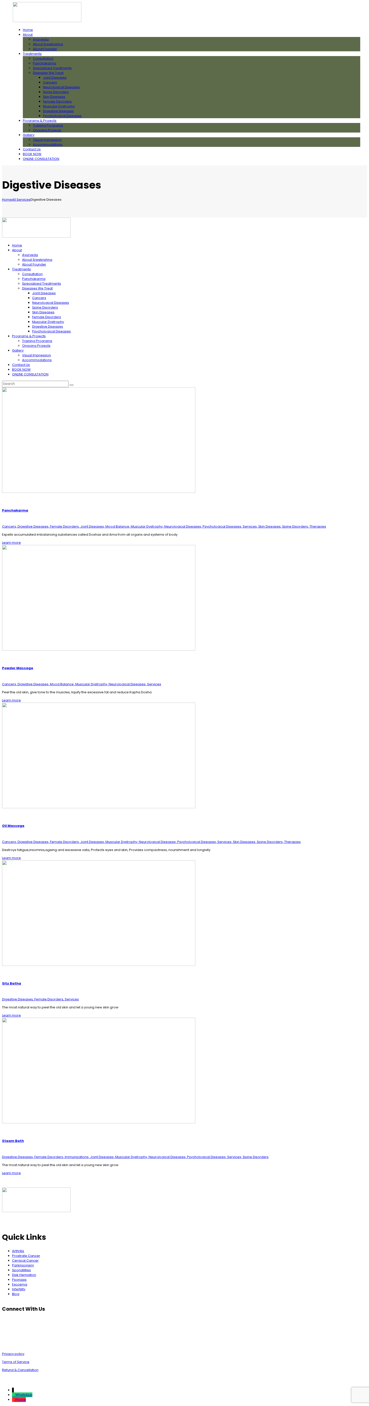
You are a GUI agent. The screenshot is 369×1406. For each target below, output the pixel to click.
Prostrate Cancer (26, 1255)
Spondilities (21, 1270)
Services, (250, 526)
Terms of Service (15, 1361)
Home (7, 199)
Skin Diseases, (270, 526)
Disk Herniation (24, 1274)
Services (154, 684)
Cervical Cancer (25, 1260)
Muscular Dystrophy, (147, 526)
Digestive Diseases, (34, 526)
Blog (15, 1294)
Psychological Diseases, (223, 526)
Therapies (318, 526)
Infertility (18, 1289)
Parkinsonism (23, 1265)
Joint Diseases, (92, 526)
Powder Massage (17, 668)
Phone (20, 1399)
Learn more (11, 542)
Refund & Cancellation (20, 1370)
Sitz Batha (11, 983)
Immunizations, (77, 1157)
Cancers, (10, 526)
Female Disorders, (65, 526)
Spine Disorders (256, 1157)
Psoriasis (19, 1279)
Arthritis (18, 1251)
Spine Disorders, (296, 526)
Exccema (19, 1284)
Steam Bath (13, 1140)
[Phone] (13, 1399)
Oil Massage (13, 825)
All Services (21, 199)
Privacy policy (13, 1353)
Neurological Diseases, (183, 526)
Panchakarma (15, 510)
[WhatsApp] (13, 1394)
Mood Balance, (118, 526)
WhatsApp (23, 1394)
